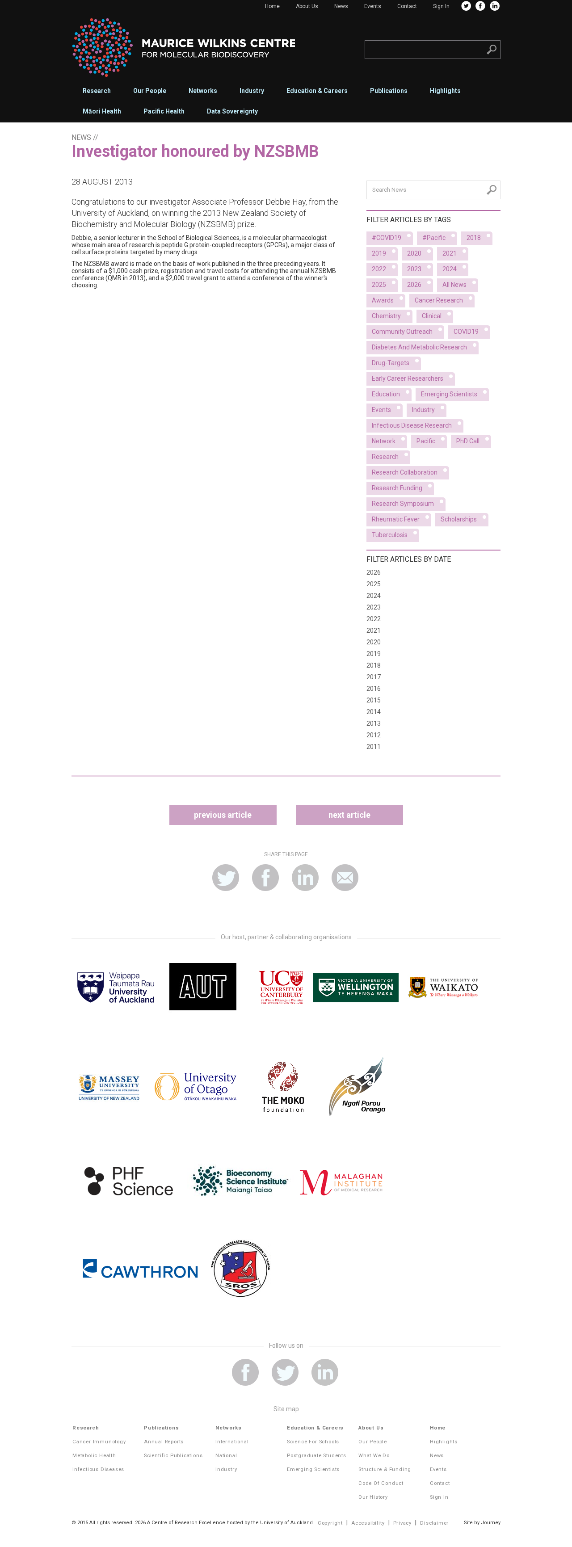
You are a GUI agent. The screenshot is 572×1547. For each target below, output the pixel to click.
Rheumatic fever (396, 519)
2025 (379, 284)
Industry (252, 90)
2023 (414, 269)
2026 (414, 284)
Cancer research (439, 300)
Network (383, 441)
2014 (373, 711)
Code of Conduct (381, 1483)
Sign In (441, 6)
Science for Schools (313, 1442)
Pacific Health (164, 111)
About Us (307, 6)
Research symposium (403, 503)
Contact (407, 6)
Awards (383, 300)
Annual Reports (164, 1442)
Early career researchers (407, 378)
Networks (203, 90)
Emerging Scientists (313, 1469)
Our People (149, 90)
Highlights (445, 90)
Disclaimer (434, 1523)
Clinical (432, 315)
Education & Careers (317, 90)
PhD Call (467, 441)
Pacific (425, 441)
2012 (373, 735)
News (341, 6)
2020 (414, 253)
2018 (474, 237)
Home (272, 6)
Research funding (397, 488)
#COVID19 (386, 237)
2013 (373, 723)
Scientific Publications (173, 1456)
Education (386, 394)
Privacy (402, 1523)
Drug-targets (390, 362)
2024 (449, 269)
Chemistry (386, 315)
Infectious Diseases (98, 1469)
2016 (373, 688)
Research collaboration (404, 472)
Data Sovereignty (232, 111)
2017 (373, 677)
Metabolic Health (94, 1456)
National (226, 1456)
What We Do (374, 1456)
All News (454, 284)
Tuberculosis (390, 534)
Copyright (330, 1523)
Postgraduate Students (316, 1456)
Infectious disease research (412, 425)
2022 (379, 269)
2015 (373, 700)
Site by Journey (482, 1523)
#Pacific (434, 237)
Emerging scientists (449, 394)
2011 (373, 746)
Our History (373, 1497)
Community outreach (402, 331)
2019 (379, 253)
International (231, 1442)
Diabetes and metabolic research (419, 347)
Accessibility (367, 1523)
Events (372, 6)
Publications (389, 90)
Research (97, 90)
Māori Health (102, 111)
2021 (449, 253)
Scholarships (459, 519)
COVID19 (466, 331)
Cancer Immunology (99, 1442)
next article (349, 815)
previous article (223, 815)
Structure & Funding (384, 1469)
